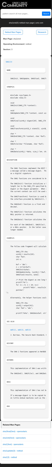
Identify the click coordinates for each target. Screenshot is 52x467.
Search (46, 14)
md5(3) (28, 330)
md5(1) (13, 330)
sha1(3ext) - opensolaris (13, 444)
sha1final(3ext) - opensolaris (15, 431)
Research (42, 32)
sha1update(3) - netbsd (13, 451)
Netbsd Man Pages (13, 32)
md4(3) (20, 330)
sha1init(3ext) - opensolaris (14, 438)
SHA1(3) (9, 62)
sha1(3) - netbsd (10, 457)
